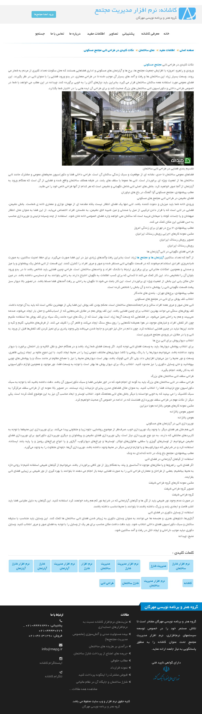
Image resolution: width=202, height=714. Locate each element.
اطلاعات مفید (167, 50)
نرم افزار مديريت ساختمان (154, 583)
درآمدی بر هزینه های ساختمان (108, 646)
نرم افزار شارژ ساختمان (181, 566)
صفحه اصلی (187, 50)
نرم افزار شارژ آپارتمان (21, 566)
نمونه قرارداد (119, 667)
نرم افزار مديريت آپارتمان (64, 566)
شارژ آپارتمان (42, 566)
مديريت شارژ (158, 566)
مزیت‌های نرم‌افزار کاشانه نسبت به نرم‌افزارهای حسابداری (105, 624)
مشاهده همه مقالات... (83, 689)
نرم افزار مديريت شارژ (128, 566)
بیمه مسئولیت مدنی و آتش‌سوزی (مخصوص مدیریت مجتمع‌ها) (100, 636)
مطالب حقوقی (119, 660)
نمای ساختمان (146, 50)
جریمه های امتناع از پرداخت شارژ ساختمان (101, 653)
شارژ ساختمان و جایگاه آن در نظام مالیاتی (102, 682)
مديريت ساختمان (105, 566)
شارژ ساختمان (130, 583)
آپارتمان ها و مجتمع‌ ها (150, 257)
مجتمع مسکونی (153, 64)
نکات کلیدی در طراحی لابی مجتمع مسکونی (109, 50)
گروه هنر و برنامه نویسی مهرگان (101, 706)
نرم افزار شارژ (86, 566)
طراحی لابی (107, 583)
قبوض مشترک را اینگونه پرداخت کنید (103, 674)
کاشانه (188, 583)
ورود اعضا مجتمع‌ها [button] (43, 14)
